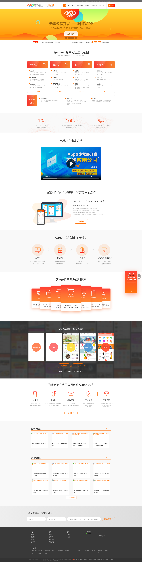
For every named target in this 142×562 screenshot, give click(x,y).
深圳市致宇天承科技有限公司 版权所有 (105, 559)
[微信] (139, 277)
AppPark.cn (102, 535)
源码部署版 (51, 536)
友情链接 (34, 548)
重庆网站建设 (34, 550)
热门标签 (33, 541)
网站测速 (93, 550)
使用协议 (33, 539)
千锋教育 (93, 552)
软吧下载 (100, 550)
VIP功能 (50, 534)
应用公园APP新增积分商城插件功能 (46, 42)
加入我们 (68, 537)
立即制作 (71, 413)
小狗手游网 (80, 552)
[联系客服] (139, 275)
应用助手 (33, 537)
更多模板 (78, 366)
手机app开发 (67, 550)
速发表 (33, 553)
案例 (69, 5)
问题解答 (33, 534)
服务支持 (94, 5)
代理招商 (87, 5)
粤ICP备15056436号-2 (93, 559)
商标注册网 (74, 552)
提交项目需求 (108, 519)
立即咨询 (81, 221)
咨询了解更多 (38, 91)
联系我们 (68, 536)
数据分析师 (54, 552)
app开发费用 (61, 550)
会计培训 (107, 552)
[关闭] (131, 291)
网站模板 (40, 552)
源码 (46, 552)
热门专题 (33, 542)
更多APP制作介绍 (71, 497)
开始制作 (111, 5)
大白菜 (73, 550)
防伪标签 (67, 552)
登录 (83, 1)
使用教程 (33, 536)
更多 (107, 428)
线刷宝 (79, 550)
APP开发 (53, 550)
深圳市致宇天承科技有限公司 (100, 537)
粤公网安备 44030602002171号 (80, 559)
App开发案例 (51, 541)
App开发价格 (51, 539)
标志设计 (107, 550)
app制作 (40, 550)
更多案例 (64, 366)
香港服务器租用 (88, 552)
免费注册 (87, 1)
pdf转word (100, 552)
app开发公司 (47, 550)
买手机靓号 (60, 552)
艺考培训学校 (87, 550)
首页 (64, 5)
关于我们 (68, 534)
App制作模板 (51, 542)
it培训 (33, 552)
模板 (73, 5)
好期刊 (39, 553)
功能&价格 (79, 5)
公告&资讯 (102, 5)
